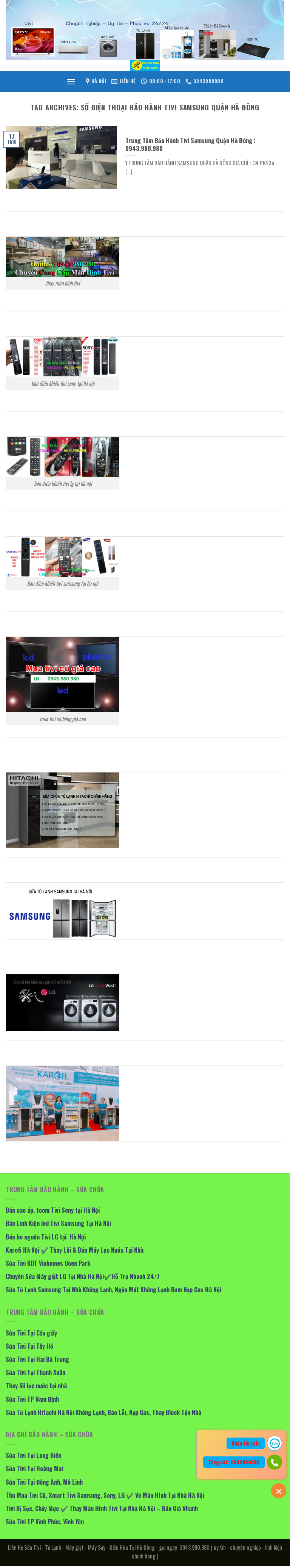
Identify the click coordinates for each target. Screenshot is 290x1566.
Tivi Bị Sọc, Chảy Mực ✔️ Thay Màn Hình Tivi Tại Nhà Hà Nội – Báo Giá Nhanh (102, 1508)
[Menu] (71, 81)
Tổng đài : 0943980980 (234, 1462)
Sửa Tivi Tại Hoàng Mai (34, 1468)
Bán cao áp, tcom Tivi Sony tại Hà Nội (53, 1210)
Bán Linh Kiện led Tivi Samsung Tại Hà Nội (58, 1223)
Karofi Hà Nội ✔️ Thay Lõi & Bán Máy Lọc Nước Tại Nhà (74, 1250)
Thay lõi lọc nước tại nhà (36, 1385)
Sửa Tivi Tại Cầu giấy (31, 1332)
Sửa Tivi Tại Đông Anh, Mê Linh (44, 1482)
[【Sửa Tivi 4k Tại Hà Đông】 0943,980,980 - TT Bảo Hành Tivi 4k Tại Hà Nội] (145, 65)
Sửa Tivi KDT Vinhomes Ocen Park (48, 1263)
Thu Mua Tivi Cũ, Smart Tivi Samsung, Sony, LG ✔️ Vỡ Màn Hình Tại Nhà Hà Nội (105, 1495)
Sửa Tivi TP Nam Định (32, 1399)
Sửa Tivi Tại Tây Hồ (29, 1346)
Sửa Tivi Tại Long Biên (33, 1455)
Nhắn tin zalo (245, 1443)
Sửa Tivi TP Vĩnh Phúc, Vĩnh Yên (45, 1521)
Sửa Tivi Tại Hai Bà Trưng (37, 1359)
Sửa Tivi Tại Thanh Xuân (35, 1372)
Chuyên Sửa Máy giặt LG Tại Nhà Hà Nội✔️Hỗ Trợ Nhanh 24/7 (83, 1276)
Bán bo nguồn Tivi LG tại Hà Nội (46, 1236)
